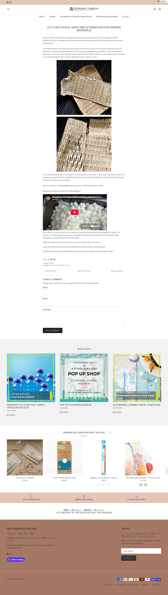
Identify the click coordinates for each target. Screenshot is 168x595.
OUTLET (125, 16)
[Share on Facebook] (51, 259)
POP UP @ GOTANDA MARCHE (76, 405)
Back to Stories (84, 271)
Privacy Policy (133, 585)
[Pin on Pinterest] (54, 259)
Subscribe (128, 558)
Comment (47, 310)
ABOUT (42, 16)
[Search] (8, 9)
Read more (11, 415)
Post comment (52, 330)
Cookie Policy (156, 585)
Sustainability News (62, 265)
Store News (52, 265)
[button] (162, 1)
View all (84, 436)
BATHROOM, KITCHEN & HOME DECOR (76, 16)
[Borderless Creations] (84, 9)
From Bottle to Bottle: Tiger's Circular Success (26, 406)
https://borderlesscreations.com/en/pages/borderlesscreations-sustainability (74, 247)
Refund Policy (145, 585)
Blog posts (84, 349)
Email (45, 299)
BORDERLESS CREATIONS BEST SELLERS (84, 432)
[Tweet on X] (48, 259)
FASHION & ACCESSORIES (107, 16)
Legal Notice (109, 585)
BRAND (53, 16)
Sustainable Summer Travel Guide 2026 (136, 405)
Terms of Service (120, 585)
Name (45, 287)
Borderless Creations (18, 579)
